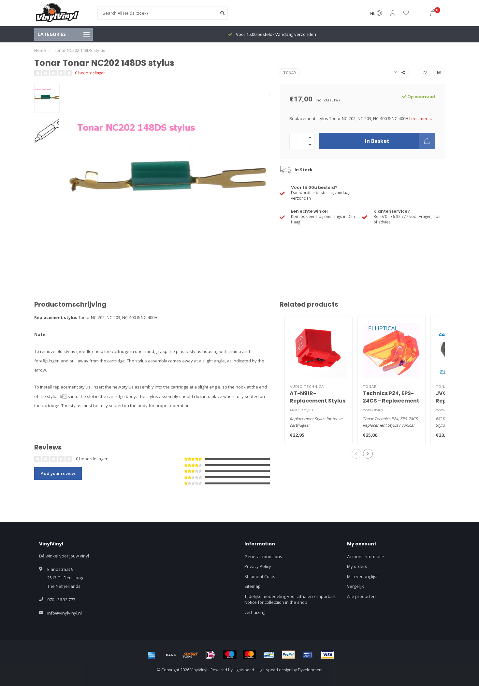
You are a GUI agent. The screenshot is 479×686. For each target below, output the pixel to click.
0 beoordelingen (90, 72)
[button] (356, 454)
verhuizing (254, 612)
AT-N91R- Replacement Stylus (317, 396)
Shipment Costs (259, 576)
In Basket (377, 141)
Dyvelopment (310, 669)
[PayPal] (288, 655)
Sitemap (252, 586)
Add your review (58, 473)
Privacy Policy (257, 566)
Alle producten (361, 596)
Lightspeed (244, 669)
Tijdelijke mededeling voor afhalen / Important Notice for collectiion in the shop (290, 599)
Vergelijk (355, 586)
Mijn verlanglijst (362, 576)
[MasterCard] (249, 655)
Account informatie (365, 556)
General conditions (263, 556)
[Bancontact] (269, 655)
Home (40, 50)
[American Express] (151, 655)
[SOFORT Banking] (190, 655)
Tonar (289, 72)
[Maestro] (230, 655)
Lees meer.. (420, 118)
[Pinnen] (308, 655)
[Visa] (327, 655)
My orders (357, 566)
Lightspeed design (274, 669)
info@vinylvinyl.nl (64, 613)
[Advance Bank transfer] (171, 655)
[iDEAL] (210, 655)
